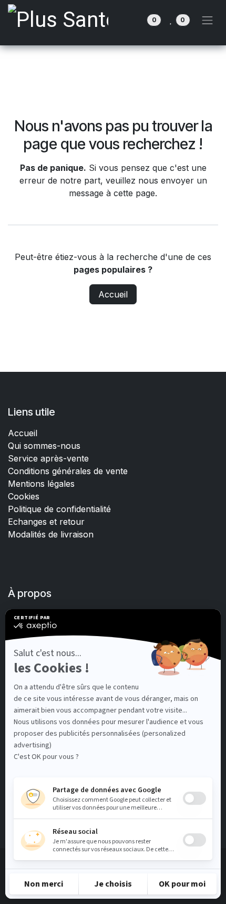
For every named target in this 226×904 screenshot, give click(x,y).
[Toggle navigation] (208, 20)
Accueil (113, 294)
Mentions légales (41, 483)
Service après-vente (48, 458)
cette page (134, 193)
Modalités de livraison (51, 534)
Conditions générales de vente (69, 471)
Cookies (23, 496)
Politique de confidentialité (59, 509)
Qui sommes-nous (44, 445)
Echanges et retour (46, 521)
